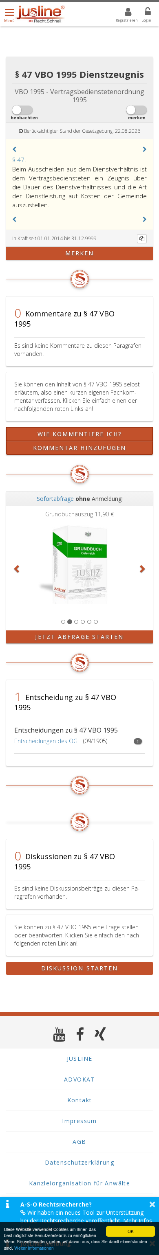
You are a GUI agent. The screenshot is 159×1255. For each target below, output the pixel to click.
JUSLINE (80, 1058)
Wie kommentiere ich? (80, 434)
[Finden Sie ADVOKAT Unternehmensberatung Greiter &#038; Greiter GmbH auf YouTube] (59, 1034)
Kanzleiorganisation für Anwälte (79, 1183)
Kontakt (79, 1100)
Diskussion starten (79, 968)
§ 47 (18, 160)
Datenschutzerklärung (79, 1162)
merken (79, 253)
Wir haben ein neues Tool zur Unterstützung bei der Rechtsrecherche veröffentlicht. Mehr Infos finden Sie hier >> (86, 1221)
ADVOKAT (79, 1079)
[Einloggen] (143, 13)
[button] (14, 149)
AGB (79, 1141)
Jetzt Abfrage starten (79, 637)
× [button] (152, 1204)
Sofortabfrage (55, 498)
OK (131, 1231)
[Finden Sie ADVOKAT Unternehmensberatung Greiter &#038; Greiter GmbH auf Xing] (100, 1034)
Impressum (79, 1121)
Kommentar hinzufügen (79, 448)
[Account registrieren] (123, 13)
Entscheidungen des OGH (48, 741)
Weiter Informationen (34, 1248)
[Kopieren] (142, 238)
